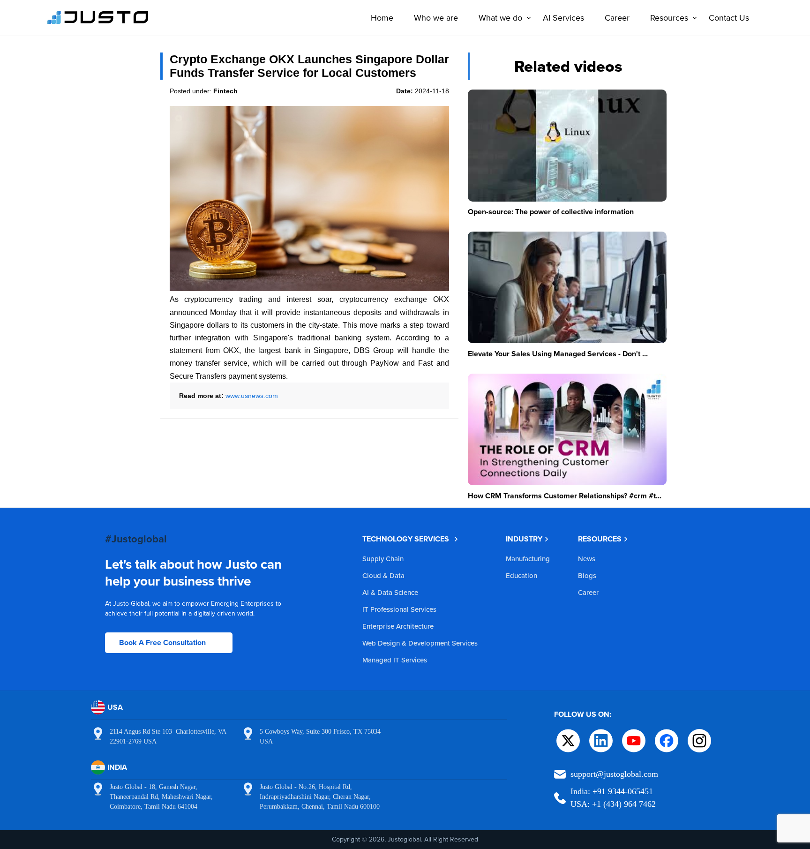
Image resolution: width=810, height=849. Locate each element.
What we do (500, 17)
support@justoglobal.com (614, 774)
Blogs (587, 575)
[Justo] (98, 22)
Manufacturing (528, 558)
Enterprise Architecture (398, 626)
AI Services (563, 17)
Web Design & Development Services (420, 643)
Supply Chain (383, 558)
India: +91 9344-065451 (611, 791)
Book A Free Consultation (162, 642)
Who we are (436, 17)
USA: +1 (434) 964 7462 (613, 804)
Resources (669, 17)
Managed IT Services (394, 660)
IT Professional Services (399, 609)
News (586, 558)
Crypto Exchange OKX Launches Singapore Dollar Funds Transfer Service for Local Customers (309, 66)
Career (617, 17)
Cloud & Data (383, 575)
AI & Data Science (390, 592)
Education (521, 575)
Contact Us (729, 17)
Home (382, 17)
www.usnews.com (251, 395)
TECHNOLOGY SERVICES (405, 538)
